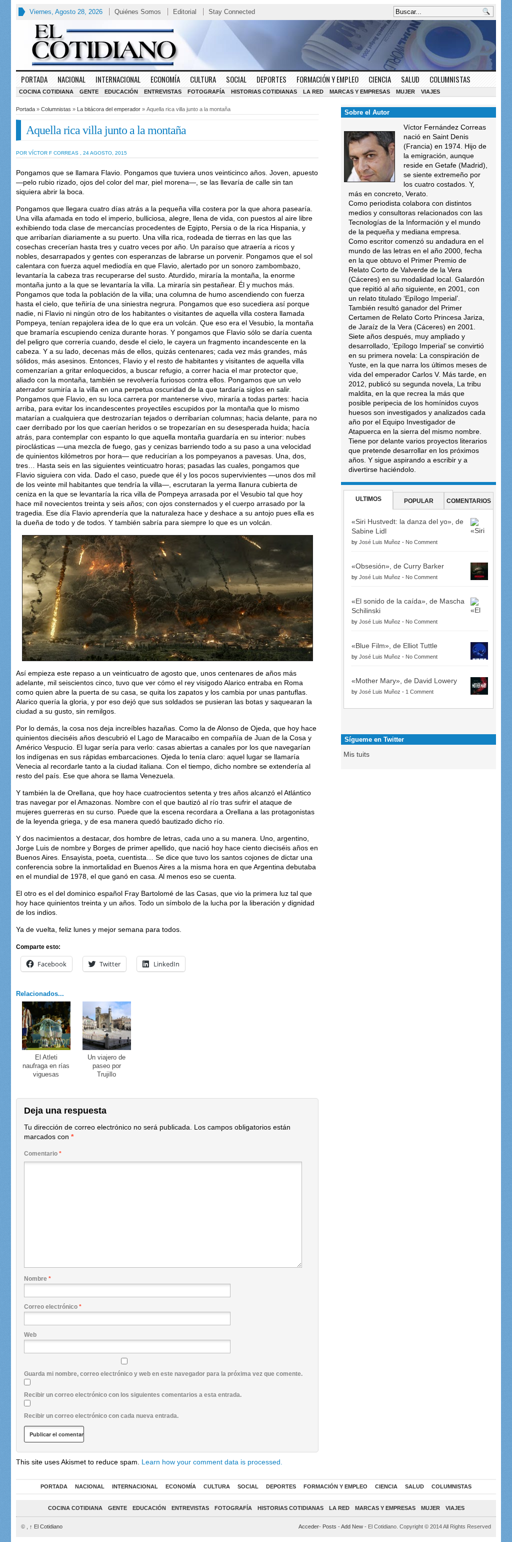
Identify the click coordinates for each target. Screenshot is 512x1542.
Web (30, 1334)
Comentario (43, 1153)
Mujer (405, 92)
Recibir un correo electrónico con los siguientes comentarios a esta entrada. (133, 1394)
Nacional (72, 79)
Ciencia (379, 79)
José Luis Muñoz (379, 542)
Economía (165, 79)
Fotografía (206, 92)
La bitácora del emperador (108, 109)
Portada (34, 79)
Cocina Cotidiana (46, 92)
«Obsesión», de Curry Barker (398, 566)
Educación (121, 92)
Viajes (430, 92)
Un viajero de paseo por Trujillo (107, 1066)
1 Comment (420, 692)
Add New (352, 1526)
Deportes (271, 79)
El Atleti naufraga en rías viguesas (46, 1066)
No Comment (422, 542)
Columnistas (450, 79)
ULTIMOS (369, 498)
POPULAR (419, 500)
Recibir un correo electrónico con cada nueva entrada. (101, 1415)
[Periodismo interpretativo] (256, 45)
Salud (410, 79)
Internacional (118, 79)
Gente (89, 92)
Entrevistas (163, 92)
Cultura (203, 79)
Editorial (184, 12)
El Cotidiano (46, 1526)
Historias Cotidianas (264, 92)
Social (236, 79)
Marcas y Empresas (360, 92)
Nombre (37, 1278)
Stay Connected (231, 12)
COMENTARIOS (468, 500)
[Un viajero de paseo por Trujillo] (106, 1025)
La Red (313, 92)
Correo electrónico (53, 1306)
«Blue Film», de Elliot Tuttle (395, 646)
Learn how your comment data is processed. (212, 1462)
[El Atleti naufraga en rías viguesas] (46, 1025)
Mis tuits (357, 754)
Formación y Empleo (327, 79)
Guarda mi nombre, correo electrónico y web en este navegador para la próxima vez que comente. (163, 1373)
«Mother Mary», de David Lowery (404, 681)
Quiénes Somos (137, 12)
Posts (329, 1526)
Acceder (308, 1526)
